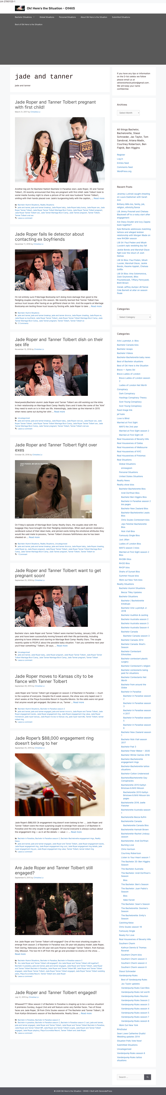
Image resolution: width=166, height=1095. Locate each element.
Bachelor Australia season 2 (134, 619)
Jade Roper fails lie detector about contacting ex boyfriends (49, 236)
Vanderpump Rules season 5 (135, 1013)
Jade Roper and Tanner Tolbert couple (59, 1028)
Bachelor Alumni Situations (28, 205)
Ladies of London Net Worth (133, 385)
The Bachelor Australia (132, 869)
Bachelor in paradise (23, 966)
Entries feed (123, 163)
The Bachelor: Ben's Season (135, 884)
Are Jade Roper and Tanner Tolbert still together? (79, 963)
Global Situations (47, 17)
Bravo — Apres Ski (126, 370)
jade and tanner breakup (41, 207)
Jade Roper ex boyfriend (25, 318)
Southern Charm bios (131, 955)
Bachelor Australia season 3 (135, 623)
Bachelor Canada (129, 631)
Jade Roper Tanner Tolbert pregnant (87, 210)
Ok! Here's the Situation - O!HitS (51, 8)
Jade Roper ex (95, 315)
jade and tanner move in (62, 711)
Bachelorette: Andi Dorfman (134, 841)
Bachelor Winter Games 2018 (135, 755)
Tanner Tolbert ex (77, 321)
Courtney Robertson (131, 853)
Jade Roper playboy (31, 1030)
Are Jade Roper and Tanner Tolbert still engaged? (38, 963)
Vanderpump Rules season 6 (131, 1053)
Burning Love (127, 845)
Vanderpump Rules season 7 (135, 1017)
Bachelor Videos (125, 353)
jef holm (121, 414)
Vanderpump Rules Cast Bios (135, 988)
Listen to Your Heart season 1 (135, 857)
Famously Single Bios (129, 535)
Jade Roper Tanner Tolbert (46, 318)
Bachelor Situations (23, 17)
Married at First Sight (127, 422)
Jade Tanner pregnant (78, 213)
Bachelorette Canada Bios (136, 825)
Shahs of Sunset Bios (129, 571)
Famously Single (127, 931)
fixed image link (124, 410)
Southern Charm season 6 (134, 967)
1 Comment (22, 554)
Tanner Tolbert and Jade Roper (53, 974)
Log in (120, 159)
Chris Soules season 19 (130, 927)
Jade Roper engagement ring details (83, 846)
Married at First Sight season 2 (134, 431)
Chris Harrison (128, 849)
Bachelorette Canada (131, 821)
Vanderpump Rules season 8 (135, 1021)
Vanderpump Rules (128, 975)
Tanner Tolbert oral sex (24, 215)
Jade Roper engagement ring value (76, 714)
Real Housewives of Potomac (131, 455)
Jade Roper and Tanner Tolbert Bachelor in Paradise (83, 1025)
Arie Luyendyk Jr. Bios (128, 341)
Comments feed (125, 167)
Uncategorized (24, 418)
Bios (125, 880)
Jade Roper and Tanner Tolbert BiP (62, 968)
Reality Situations (47, 205)
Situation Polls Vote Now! (129, 1041)
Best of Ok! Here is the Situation (28, 24)
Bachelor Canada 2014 (132, 640)
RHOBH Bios (125, 559)
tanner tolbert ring (86, 849)
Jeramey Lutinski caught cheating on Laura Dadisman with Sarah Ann (133, 197)
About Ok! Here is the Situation (94, 17)
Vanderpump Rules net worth (135, 992)
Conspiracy (122, 389)
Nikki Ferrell (129, 900)
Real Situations (124, 460)
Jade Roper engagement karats (91, 844)
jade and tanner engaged (41, 711)
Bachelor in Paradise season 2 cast (75, 1022)
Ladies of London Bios (130, 544)
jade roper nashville (77, 717)
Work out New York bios (130, 580)
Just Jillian (124, 539)
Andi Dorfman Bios (130, 493)
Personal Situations (67, 17)
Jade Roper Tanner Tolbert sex (27, 213)
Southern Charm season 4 (134, 963)
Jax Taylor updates (130, 984)
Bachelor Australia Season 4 (135, 627)
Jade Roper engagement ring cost (53, 846)
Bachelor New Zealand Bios (134, 508)
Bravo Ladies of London (128, 374)
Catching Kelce (126, 923)
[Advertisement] (83, 46)
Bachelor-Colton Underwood (135, 773)
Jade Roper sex (93, 207)
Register (121, 155)
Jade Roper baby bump (76, 207)
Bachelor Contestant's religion (135, 666)
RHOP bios (124, 567)
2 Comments (23, 323)
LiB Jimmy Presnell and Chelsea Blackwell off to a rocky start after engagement (133, 214)
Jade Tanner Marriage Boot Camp (54, 213)
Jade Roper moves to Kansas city (54, 717)
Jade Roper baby (59, 207)
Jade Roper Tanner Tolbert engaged (60, 971)
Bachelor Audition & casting (134, 615)
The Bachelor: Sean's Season (135, 904)
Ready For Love (126, 935)
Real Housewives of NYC (129, 451)
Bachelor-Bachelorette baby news (133, 357)
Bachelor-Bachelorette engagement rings (77, 838)
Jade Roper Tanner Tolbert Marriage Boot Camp (52, 210)
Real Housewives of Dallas (130, 443)
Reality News (123, 480)
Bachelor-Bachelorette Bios (132, 489)
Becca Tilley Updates (131, 592)
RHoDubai (122, 1029)
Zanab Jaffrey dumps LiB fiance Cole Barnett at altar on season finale (132, 290)
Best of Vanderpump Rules (134, 979)
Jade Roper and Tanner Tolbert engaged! (56, 992)
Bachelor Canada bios (128, 345)
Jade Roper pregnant (36, 549)
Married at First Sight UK (131, 435)
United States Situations (131, 476)
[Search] (147, 1077)
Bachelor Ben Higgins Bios (134, 497)
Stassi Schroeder (127, 971)
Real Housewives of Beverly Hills (133, 439)
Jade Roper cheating (80, 315)
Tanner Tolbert (94, 213)
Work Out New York (128, 1025)
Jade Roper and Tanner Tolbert (85, 711)
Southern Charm (127, 943)
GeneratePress (105, 1091)
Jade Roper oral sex (75, 421)
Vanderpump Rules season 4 (135, 1008)
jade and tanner (24, 207)
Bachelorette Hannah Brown (135, 829)
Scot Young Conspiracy (130, 402)
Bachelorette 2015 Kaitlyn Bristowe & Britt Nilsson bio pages (136, 795)
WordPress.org (124, 171)
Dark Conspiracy (127, 393)
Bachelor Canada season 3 (136, 636)
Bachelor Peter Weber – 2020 (135, 751)
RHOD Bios (124, 563)
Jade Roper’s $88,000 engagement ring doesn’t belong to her (54, 740)
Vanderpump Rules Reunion (134, 996)
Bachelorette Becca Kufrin (133, 817)
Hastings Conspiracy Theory (133, 397)
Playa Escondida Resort (30, 974)
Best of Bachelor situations (130, 361)
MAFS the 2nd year (128, 426)
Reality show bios (125, 484)
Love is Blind (123, 418)
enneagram (126, 468)
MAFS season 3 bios (129, 548)
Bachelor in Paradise (26, 838)
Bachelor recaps (125, 349)
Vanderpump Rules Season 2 (135, 1000)
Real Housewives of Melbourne (132, 447)
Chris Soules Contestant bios (135, 520)
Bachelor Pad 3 (128, 746)
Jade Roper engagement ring (49, 714)
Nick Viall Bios (128, 531)
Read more (99, 198)
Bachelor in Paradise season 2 (52, 709)
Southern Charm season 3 (134, 959)
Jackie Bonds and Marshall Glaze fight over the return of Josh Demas (133, 253)
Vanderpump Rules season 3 (135, 1004)
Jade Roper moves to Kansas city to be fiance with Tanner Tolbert (54, 679)
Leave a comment (25, 218)
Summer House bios (129, 576)
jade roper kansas (32, 717)
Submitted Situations (121, 17)
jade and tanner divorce (61, 315)
